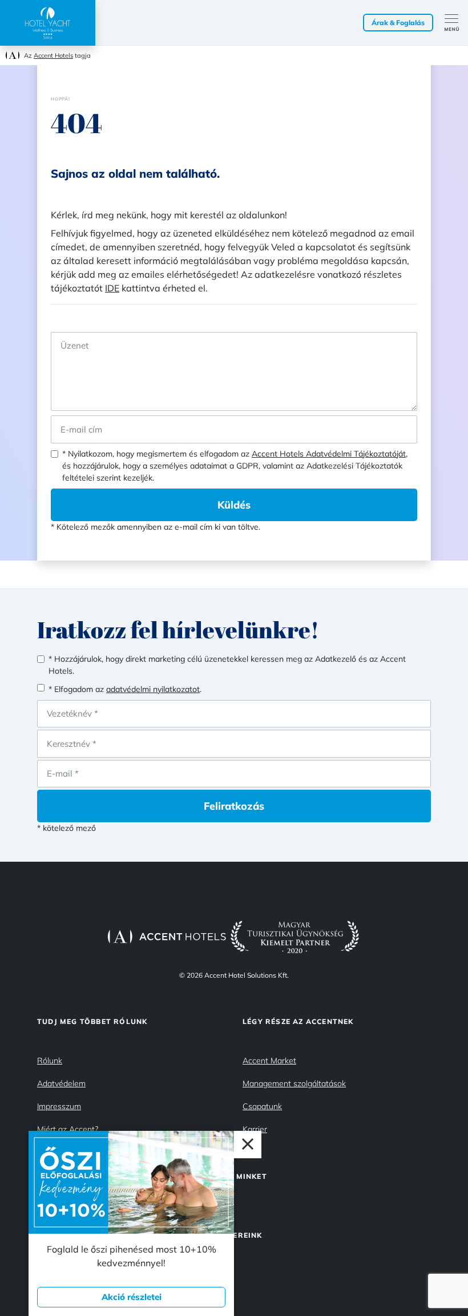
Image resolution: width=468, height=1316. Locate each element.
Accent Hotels (53, 55)
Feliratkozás (234, 806)
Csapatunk (262, 1106)
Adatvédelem (61, 1083)
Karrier (255, 1129)
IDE (112, 288)
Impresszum (59, 1106)
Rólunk (49, 1060)
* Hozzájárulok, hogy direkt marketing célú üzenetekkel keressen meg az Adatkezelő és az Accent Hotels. (227, 665)
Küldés (234, 504)
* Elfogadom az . (125, 689)
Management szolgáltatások (294, 1083)
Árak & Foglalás (398, 22)
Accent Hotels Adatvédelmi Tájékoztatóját (329, 454)
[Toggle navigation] (456, 22)
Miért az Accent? (67, 1129)
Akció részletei (132, 1296)
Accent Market (269, 1060)
